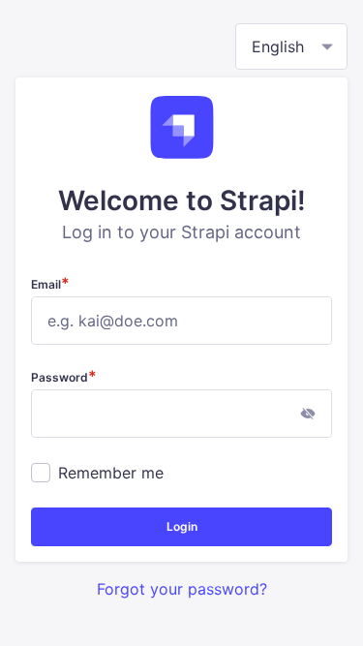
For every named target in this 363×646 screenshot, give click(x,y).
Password (64, 376)
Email (50, 283)
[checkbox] (40, 472)
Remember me (111, 472)
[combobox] (291, 46)
